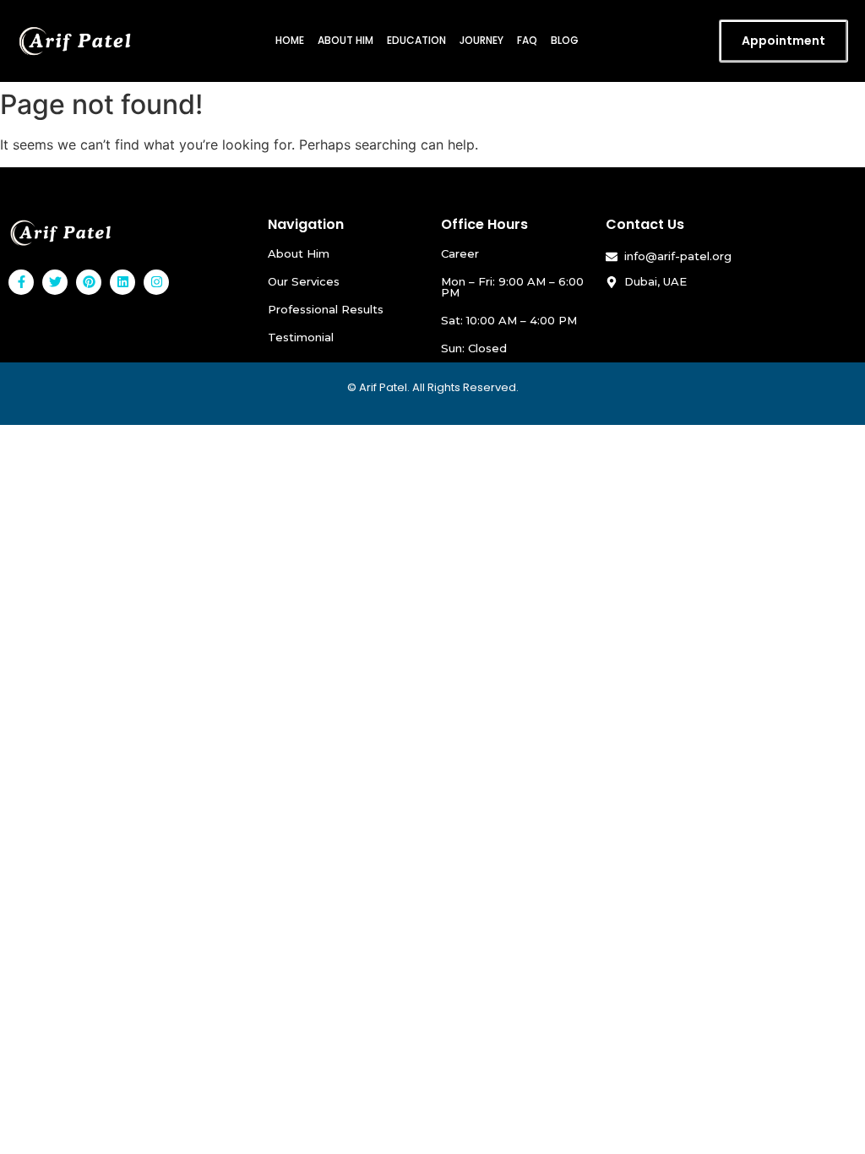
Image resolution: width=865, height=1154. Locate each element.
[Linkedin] (122, 282)
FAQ (527, 40)
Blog (565, 40)
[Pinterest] (88, 282)
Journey (481, 40)
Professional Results (326, 309)
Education (416, 40)
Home (289, 40)
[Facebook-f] (21, 282)
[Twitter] (55, 282)
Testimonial (301, 337)
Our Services (304, 281)
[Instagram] (156, 282)
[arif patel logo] (61, 233)
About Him (345, 40)
